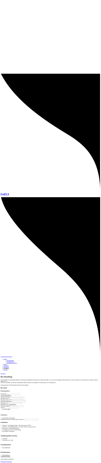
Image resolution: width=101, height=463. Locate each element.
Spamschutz (6, 419)
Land (5, 404)
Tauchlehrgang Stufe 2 (12, 363)
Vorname (5, 396)
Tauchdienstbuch (10, 361)
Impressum (9, 461)
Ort (4, 403)
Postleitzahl (6, 401)
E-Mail (5, 406)
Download (6, 365)
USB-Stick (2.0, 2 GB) (7, 440)
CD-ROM (4, 438)
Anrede (2, 395)
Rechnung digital (6, 409)
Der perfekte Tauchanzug (8, 431)
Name (5, 398)
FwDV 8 (5, 194)
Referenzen (6, 367)
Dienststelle (3, 394)
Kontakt (5, 369)
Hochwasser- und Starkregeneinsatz (10, 428)
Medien (5, 364)
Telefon (2, 407)
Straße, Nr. (6, 400)
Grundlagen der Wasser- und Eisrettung (11, 429)
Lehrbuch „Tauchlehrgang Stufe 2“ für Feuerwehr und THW (16, 425)
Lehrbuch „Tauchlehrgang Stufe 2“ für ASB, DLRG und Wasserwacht (18, 426)
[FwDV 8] (50, 72)
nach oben (3, 373)
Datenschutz (3, 461)
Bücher (5, 359)
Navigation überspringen (6, 356)
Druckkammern (10, 360)
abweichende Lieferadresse (8, 418)
